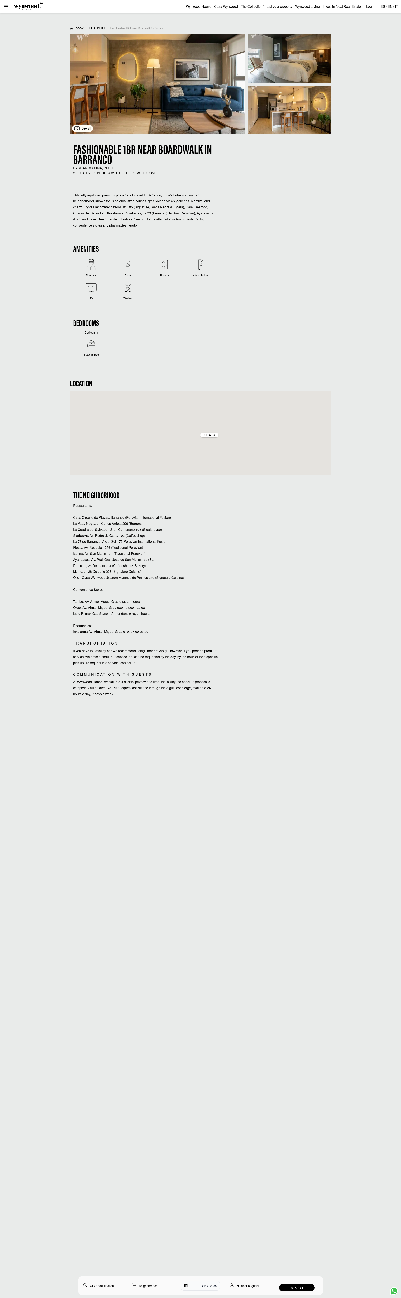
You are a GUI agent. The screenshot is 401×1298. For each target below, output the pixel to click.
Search (297, 1288)
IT (396, 6)
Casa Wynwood (226, 6)
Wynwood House (198, 6)
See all (86, 128)
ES (383, 6)
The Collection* (252, 6)
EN (390, 6)
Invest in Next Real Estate (342, 6)
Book (80, 28)
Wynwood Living (307, 6)
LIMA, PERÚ (97, 28)
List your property (279, 6)
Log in (370, 6)
